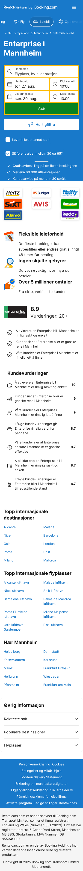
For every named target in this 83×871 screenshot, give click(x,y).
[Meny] (73, 7)
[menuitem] (19, 22)
